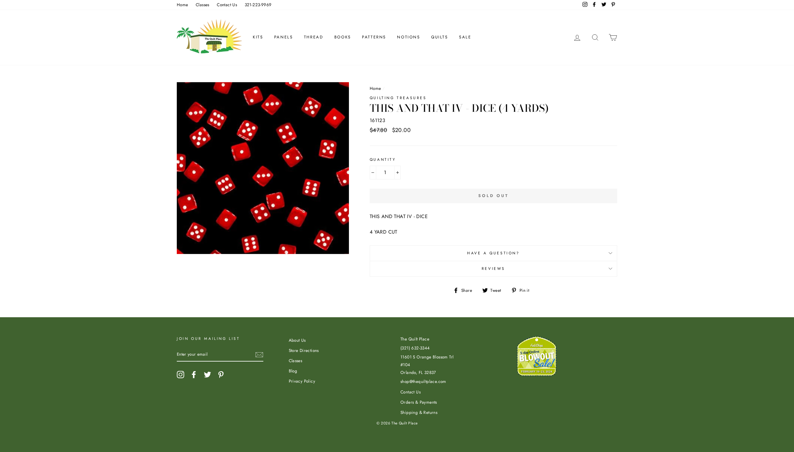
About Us (297, 340)
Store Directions (304, 350)
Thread (313, 37)
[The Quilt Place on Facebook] (194, 374)
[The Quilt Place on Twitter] (207, 374)
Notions (408, 37)
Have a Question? (493, 253)
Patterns (374, 37)
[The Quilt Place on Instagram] (180, 374)
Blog (293, 371)
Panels (283, 37)
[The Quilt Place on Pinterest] (221, 374)
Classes (202, 5)
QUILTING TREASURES (398, 98)
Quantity (383, 159)
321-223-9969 (258, 5)
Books (342, 37)
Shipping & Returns (418, 412)
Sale (465, 37)
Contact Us (227, 5)
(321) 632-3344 (415, 348)
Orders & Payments (418, 402)
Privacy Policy (302, 381)
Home (182, 5)
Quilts (439, 37)
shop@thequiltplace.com (423, 381)
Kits (258, 37)
